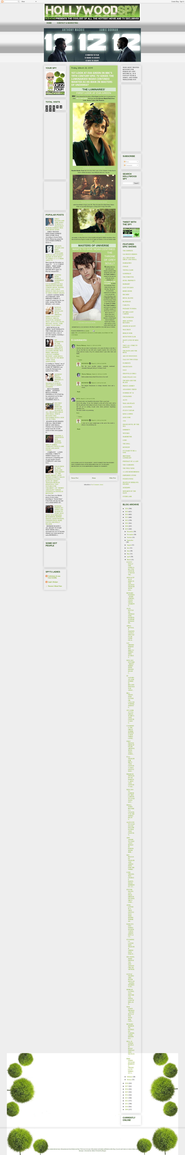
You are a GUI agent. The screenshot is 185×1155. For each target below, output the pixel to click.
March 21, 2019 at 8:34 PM (94, 345)
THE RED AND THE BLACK (129, 381)
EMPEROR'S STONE (129, 475)
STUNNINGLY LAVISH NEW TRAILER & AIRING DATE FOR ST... (130, 946)
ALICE (125, 400)
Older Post (112, 478)
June (128, 551)
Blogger (104, 1150)
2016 (126, 1089)
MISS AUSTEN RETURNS (128, 322)
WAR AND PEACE (129, 403)
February (130, 1077)
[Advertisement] (54, 145)
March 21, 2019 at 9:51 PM (88, 398)
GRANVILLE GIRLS (129, 373)
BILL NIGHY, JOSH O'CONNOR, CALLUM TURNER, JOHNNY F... (130, 700)
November (130, 534)
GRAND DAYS (127, 367)
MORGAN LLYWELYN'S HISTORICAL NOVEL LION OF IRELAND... (130, 996)
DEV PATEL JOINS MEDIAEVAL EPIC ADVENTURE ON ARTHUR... (130, 964)
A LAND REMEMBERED (131, 472)
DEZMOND (85, 363)
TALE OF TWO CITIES (130, 359)
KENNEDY (126, 447)
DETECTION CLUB (129, 337)
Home (94, 478)
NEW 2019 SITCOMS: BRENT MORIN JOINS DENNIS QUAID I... (130, 666)
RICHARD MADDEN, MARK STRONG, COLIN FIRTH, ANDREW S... (130, 599)
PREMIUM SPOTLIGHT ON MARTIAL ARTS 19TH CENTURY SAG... (130, 780)
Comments (128, 165)
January (129, 1080)
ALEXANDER (127, 407)
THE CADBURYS (128, 465)
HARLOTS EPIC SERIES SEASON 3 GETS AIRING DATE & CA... (130, 930)
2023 (126, 517)
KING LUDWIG (128, 414)
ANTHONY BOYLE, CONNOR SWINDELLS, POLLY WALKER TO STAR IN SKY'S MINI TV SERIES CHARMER (55, 380)
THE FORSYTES (128, 277)
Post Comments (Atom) (97, 484)
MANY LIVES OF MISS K (130, 341)
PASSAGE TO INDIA (129, 309)
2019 (126, 529)
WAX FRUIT (127, 330)
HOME (49, 23)
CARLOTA (126, 305)
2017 (126, 1086)
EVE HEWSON (82, 333)
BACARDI (126, 294)
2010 (126, 1107)
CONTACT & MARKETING (67, 23)
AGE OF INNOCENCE (130, 356)
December (130, 531)
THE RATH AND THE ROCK (130, 352)
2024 (126, 514)
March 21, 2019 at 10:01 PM (99, 420)
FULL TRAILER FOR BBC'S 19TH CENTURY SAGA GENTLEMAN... (130, 764)
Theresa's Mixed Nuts (55, 586)
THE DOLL (126, 444)
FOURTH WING (128, 479)
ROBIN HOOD (127, 291)
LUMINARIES (97, 333)
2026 (126, 508)
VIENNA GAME (128, 270)
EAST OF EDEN (128, 287)
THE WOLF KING (128, 468)
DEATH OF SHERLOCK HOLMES (130, 483)
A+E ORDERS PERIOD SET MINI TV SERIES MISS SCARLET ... (130, 650)
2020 (126, 526)
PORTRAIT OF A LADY (130, 461)
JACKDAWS (126, 488)
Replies (80, 360)
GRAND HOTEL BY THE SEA (131, 425)
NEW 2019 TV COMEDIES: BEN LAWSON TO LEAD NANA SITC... (130, 796)
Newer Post (74, 478)
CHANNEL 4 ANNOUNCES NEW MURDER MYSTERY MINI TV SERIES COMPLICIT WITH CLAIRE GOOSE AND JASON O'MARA (55, 443)
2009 (126, 1109)
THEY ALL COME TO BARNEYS (130, 346)
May (128, 554)
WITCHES (126, 433)
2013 (126, 1098)
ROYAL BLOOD (128, 298)
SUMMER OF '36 (128, 393)
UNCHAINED (127, 396)
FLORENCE (127, 363)
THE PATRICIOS (128, 317)
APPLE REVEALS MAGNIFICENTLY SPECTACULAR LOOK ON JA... (130, 633)
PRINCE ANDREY (129, 386)
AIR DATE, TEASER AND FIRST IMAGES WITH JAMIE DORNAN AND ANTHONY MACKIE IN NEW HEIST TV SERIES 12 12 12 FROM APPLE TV (55, 253)
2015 (126, 1092)
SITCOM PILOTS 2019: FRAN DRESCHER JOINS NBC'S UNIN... (130, 895)
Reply (77, 356)
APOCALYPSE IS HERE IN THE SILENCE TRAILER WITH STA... (130, 583)
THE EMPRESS (128, 251)
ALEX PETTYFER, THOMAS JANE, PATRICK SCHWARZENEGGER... (130, 615)
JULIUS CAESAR (128, 410)
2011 (126, 1104)
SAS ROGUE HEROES (130, 254)
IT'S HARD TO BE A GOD (129, 452)
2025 (126, 511)
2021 (126, 523)
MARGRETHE (127, 437)
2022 (126, 520)
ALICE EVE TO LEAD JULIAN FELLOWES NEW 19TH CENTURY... (130, 828)
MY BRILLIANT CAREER (128, 313)
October (129, 537)
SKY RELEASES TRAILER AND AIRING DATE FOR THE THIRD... (130, 862)
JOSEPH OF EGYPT (129, 326)
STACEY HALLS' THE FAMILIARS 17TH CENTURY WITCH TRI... (130, 568)
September (130, 540)
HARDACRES (127, 263)
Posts (127, 162)
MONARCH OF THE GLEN (129, 492)
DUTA (78, 398)
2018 (126, 1083)
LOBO (125, 440)
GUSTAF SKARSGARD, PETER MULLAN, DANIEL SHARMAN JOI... (130, 980)
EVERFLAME (127, 496)
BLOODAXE (127, 301)
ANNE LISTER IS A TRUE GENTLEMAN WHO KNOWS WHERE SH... (130, 913)
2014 (126, 1095)
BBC (76, 333)
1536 (124, 421)
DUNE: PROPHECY (129, 280)
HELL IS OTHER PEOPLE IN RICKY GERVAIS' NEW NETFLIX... (130, 1048)
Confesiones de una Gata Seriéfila (54, 577)
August (129, 545)
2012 (126, 1101)
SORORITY (126, 430)
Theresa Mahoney (81, 345)
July (128, 548)
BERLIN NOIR (127, 333)
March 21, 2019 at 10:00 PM (99, 363)
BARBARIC (126, 284)
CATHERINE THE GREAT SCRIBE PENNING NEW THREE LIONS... (130, 732)
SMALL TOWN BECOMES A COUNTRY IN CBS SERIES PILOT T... (130, 812)
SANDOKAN (127, 273)
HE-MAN (90, 333)
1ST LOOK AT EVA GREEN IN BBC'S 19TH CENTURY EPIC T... (130, 716)
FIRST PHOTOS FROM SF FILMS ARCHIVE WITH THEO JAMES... (130, 747)
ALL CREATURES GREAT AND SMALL (130, 259)
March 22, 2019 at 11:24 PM (99, 374)
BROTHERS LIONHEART (127, 457)
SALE (125, 370)
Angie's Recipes (53, 582)
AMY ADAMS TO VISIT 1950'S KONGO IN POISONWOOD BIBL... (130, 845)
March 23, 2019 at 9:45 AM (99, 383)
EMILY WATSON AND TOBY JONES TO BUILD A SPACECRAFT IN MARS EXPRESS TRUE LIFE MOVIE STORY (55, 224)
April (129, 557)
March (129, 560)
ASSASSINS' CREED (129, 389)
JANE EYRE (127, 417)
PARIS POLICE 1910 (129, 377)
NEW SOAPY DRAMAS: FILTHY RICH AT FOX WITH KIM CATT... (130, 1014)
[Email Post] (93, 331)
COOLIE (125, 266)
